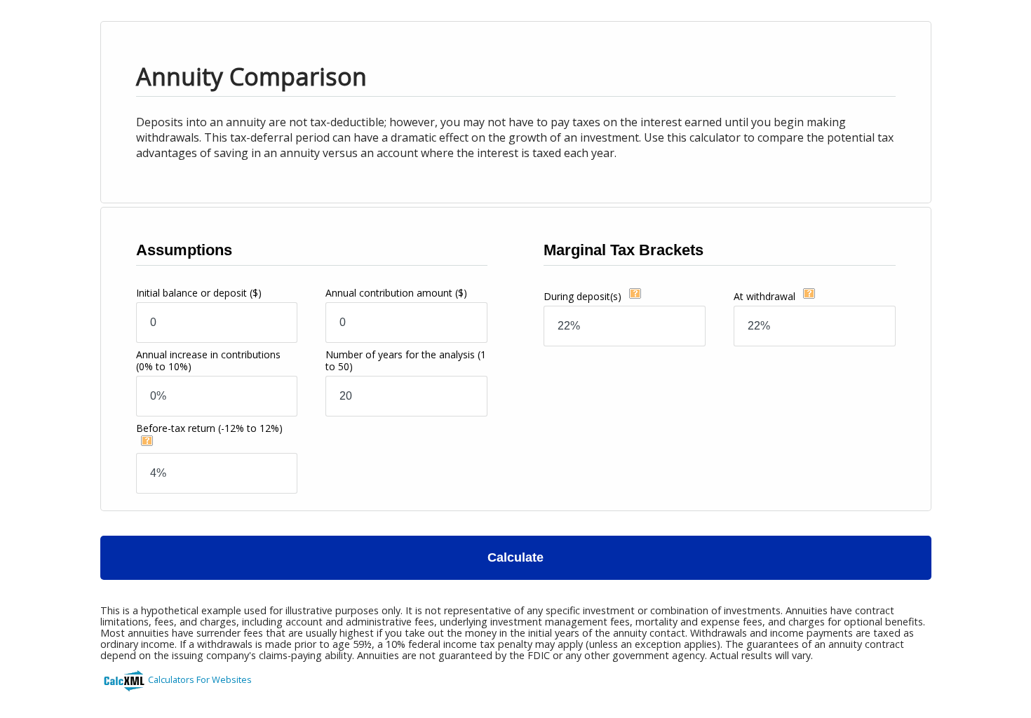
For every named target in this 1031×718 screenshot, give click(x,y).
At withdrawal (766, 296)
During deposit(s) (584, 296)
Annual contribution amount (396, 292)
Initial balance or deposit (199, 292)
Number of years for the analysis (405, 360)
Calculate (515, 557)
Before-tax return (209, 428)
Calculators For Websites (200, 679)
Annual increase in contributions (208, 360)
